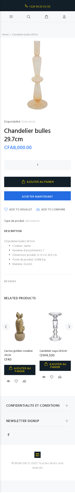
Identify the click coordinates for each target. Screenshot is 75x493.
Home (5, 35)
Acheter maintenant (37, 196)
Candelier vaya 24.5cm (53, 351)
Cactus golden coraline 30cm (18, 353)
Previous (6, 327)
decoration (32, 221)
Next (69, 327)
